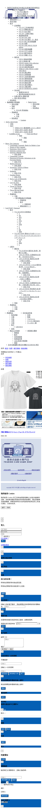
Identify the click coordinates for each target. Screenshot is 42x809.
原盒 (11, 124)
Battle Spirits (32, 102)
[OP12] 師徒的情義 (25, 59)
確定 (3, 729)
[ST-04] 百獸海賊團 (25, 49)
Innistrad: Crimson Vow (17, 151)
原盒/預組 (13, 21)
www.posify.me (8, 514)
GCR (20, 239)
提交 (3, 609)
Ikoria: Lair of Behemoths (18, 179)
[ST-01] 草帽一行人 (25, 55)
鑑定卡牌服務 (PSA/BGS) (25, 16)
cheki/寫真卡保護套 (20, 341)
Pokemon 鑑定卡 (22, 14)
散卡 (11, 23)
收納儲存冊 (18, 339)
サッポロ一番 (32, 323)
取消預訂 (5, 649)
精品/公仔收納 (15, 331)
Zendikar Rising (15, 175)
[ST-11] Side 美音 (25, 31)
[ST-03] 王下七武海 (25, 51)
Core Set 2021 (14, 182)
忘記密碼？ (5, 538)
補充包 (16, 57)
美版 (25, 138)
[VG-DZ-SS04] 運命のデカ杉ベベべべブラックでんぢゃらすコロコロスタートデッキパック (27, 235)
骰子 (12, 325)
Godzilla (12, 134)
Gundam (23, 120)
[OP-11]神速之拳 (24, 61)
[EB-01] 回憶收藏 (25, 74)
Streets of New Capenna (17, 147)
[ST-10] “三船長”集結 (26, 33)
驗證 (14, 780)
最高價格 (17, 348)
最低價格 (24, 348)
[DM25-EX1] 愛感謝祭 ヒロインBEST (28, 128)
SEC (20, 217)
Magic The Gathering (12, 143)
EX (20, 223)
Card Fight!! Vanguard (12, 208)
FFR (20, 221)
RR (20, 230)
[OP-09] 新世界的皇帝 (26, 67)
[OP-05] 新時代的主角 (26, 80)
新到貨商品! (35, 8)
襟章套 (16, 333)
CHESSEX (19, 327)
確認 (11, 649)
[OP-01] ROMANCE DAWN (28, 88)
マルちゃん (31, 319)
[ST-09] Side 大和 (25, 37)
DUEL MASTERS (12, 122)
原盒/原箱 (15, 104)
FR (20, 219)
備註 (2, 647)
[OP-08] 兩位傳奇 (25, 72)
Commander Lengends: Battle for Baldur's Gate (25, 145)
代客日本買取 (22, 345)
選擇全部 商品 (8, 784)
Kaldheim (13, 171)
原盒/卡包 (17, 162)
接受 (3, 507)
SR (20, 215)
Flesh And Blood (32, 134)
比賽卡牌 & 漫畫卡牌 (21, 96)
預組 (13, 106)
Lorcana (17, 134)
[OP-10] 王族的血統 (25, 65)
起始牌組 (17, 25)
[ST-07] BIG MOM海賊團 (27, 41)
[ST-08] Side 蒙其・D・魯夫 (28, 39)
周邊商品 (15, 112)
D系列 (12, 247)
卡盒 (17, 116)
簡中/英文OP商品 (20, 98)
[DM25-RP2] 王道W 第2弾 (24, 130)
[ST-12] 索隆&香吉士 (26, 29)
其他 (12, 329)
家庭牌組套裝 (23, 35)
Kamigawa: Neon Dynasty (18, 149)
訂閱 (3, 759)
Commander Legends (16, 156)
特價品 (12, 311)
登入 (3, 541)
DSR (20, 224)
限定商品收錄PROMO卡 (27, 94)
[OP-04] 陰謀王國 (25, 82)
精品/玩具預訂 (26, 8)
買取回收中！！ (15, 19)
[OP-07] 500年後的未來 (27, 76)
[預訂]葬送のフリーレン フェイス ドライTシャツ (18, 432)
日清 (28, 315)
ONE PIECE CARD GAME (14, 18)
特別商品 (13, 100)
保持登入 (6, 536)
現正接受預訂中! (16, 8)
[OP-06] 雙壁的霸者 (25, 78)
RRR (20, 232)
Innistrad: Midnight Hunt (18, 152)
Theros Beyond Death (17, 190)
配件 (15, 335)
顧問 (2, 637)
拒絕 (8, 507)
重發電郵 (6, 780)
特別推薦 (8, 357)
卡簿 (12, 323)
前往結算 (5, 796)
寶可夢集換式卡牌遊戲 (23, 198)
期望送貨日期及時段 (8, 624)
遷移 (3, 688)
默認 (6, 348)
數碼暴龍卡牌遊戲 (13, 102)
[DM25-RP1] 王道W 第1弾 (24, 132)
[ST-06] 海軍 (23, 43)
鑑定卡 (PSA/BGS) (18, 10)
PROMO (17, 90)
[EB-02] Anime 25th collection (29, 63)
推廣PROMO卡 (24, 92)
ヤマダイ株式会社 (33, 321)
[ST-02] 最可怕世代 (25, 53)
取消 (8, 729)
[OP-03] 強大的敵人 (25, 85)
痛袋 (15, 343)
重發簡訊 (14, 673)
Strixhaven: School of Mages (19, 167)
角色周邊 (14, 315)
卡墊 (12, 321)
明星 (28, 317)
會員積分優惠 (32, 331)
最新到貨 (8, 361)
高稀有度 (27, 204)
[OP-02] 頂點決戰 (25, 87)
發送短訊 (5, 673)
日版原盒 (23, 200)
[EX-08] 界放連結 (22, 110)
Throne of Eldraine (16, 186)
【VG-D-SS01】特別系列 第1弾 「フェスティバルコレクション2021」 (30, 291)
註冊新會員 (5, 545)
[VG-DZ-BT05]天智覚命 (22, 212)
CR (20, 241)
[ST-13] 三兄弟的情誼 (26, 27)
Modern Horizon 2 (16, 164)
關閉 (3, 593)
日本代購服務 (12, 345)
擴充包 (16, 249)
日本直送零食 (27, 313)
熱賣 (10, 348)
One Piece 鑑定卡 (22, 12)
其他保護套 (18, 337)
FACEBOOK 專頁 (33, 345)
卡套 (17, 114)
